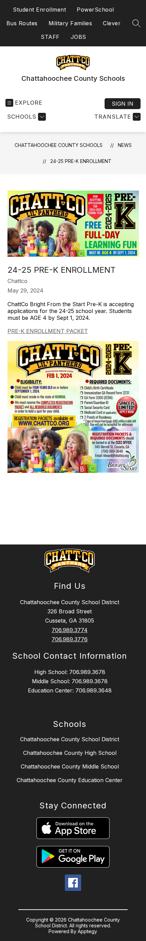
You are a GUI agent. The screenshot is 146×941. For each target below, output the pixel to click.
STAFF (50, 36)
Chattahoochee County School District (69, 739)
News (125, 145)
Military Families (70, 23)
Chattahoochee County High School (69, 752)
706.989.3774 (70, 630)
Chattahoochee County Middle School (70, 766)
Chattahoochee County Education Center (70, 780)
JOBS (78, 36)
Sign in (122, 103)
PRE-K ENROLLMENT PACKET (47, 331)
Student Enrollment (39, 9)
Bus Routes (22, 23)
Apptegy (87, 931)
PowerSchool (95, 9)
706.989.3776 (70, 639)
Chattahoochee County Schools (59, 145)
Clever (112, 23)
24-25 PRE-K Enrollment (80, 161)
